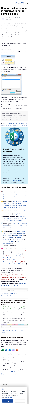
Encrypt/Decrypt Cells (17, 239)
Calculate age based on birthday (12, 254)
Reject (20, 401)
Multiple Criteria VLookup (18, 210)
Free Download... (12, 296)
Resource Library (17, 235)
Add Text (23, 248)
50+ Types (22, 250)
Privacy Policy (9, 397)
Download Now (16, 180)
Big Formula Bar (12, 233)
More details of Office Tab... (10, 330)
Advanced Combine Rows (10, 263)
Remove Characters (8, 250)
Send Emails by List (9, 241)
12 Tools (16, 248)
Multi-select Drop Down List (14, 220)
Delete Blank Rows (16, 203)
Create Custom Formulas (14, 195)
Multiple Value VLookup (9, 212)
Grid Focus (17, 231)
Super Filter (19, 241)
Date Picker (11, 237)
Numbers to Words (12, 260)
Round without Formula (14, 207)
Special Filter (6, 243)
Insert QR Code (16, 256)
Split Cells (20, 263)
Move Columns (13, 225)
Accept (7, 401)
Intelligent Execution (14, 193)
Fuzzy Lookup (17, 214)
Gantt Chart (7, 252)
